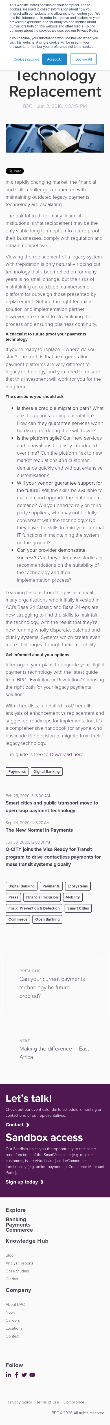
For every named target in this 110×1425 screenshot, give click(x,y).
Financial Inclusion (42, 897)
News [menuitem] (11, 1312)
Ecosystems (78, 886)
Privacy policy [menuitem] (20, 1402)
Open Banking (47, 919)
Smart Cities (78, 908)
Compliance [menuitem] (73, 1402)
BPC (27, 106)
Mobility (73, 897)
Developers (7, 1409)
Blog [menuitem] (10, 1255)
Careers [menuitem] (13, 1320)
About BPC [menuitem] (15, 1304)
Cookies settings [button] (26, 59)
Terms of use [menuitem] (47, 1402)
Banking (16, 1219)
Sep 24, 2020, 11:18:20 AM (28, 823)
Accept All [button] (54, 59)
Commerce (17, 919)
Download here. (67, 754)
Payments (17, 771)
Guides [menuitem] (12, 1279)
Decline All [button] (83, 59)
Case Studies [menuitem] (17, 1271)
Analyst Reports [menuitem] (20, 1263)
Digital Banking (47, 771)
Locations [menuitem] (14, 1328)
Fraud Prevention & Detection (34, 908)
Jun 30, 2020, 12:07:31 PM (28, 842)
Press (13, 897)
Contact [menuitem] (12, 1336)
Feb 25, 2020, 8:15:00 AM (28, 796)
